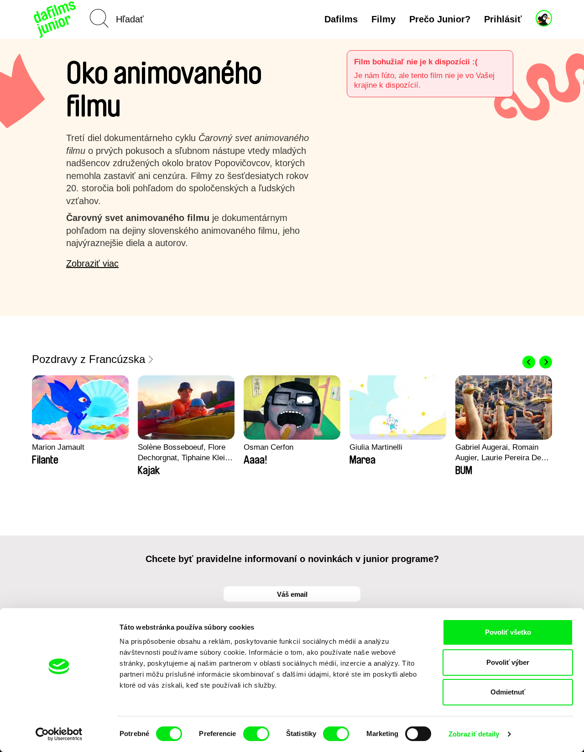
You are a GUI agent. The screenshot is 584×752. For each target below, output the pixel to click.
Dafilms (341, 19)
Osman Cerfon (268, 447)
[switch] (256, 733)
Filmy (383, 19)
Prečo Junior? (439, 19)
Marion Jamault (58, 447)
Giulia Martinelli (375, 447)
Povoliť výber (507, 662)
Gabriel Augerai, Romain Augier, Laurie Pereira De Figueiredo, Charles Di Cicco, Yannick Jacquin (498, 453)
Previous (528, 362)
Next (545, 362)
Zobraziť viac (92, 263)
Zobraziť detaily (474, 734)
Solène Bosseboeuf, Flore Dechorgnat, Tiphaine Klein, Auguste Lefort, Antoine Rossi (184, 453)
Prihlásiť (503, 19)
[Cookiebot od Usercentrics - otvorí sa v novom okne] (59, 734)
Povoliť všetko (508, 632)
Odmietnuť (507, 692)
